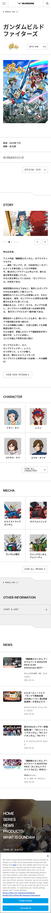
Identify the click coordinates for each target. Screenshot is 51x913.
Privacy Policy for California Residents (19, 893)
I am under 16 (25, 908)
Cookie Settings (25, 901)
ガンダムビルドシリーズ (13, 157)
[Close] (48, 856)
